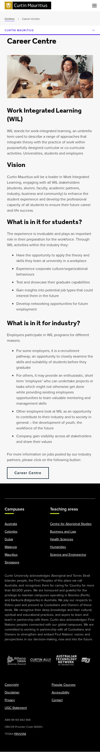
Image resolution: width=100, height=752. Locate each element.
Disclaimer (12, 692)
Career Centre (27, 473)
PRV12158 (20, 734)
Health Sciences (61, 539)
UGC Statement (16, 708)
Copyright (12, 685)
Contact (57, 700)
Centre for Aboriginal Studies (71, 524)
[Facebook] (11, 488)
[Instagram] (24, 488)
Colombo (11, 531)
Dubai (9, 539)
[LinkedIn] (50, 488)
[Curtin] (28, 6)
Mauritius (11, 554)
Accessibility (60, 692)
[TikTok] (89, 488)
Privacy (10, 700)
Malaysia (11, 547)
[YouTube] (37, 488)
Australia (11, 524)
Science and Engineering (68, 554)
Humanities (58, 547)
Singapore (12, 562)
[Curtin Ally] (40, 660)
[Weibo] (63, 488)
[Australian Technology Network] (66, 660)
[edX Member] (86, 660)
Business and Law (63, 531)
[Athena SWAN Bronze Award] (16, 660)
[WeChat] (76, 488)
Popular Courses (64, 685)
